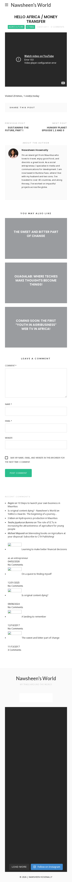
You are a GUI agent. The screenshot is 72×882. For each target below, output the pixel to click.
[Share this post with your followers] (54, 108)
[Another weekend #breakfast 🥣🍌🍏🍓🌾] (52, 740)
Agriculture (16, 27)
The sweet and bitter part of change (36, 234)
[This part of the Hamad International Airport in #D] (20, 721)
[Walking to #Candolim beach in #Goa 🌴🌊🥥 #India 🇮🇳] (52, 757)
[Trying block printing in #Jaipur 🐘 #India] (52, 835)
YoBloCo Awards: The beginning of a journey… (32, 514)
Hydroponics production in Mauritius (38, 518)
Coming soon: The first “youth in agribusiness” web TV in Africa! (36, 324)
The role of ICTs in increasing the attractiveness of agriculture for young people (36, 526)
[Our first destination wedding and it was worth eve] (52, 779)
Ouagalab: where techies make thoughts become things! (36, 280)
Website (9, 438)
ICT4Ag (30, 27)
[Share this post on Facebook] (49, 108)
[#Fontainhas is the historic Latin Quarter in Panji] (20, 777)
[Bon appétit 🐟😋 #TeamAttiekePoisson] (20, 755)
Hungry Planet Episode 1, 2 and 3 (54, 129)
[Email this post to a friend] (60, 108)
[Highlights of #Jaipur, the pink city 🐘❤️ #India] (20, 800)
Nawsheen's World (31, 5)
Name (8, 404)
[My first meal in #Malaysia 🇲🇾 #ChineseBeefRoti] (20, 742)
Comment (10, 365)
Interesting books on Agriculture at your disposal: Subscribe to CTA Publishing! (37, 535)
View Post (36, 242)
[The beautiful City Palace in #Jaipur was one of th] (20, 846)
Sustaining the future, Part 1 (17, 129)
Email (8, 421)
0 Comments (57, 27)
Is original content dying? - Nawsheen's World (32, 510)
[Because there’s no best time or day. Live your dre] (52, 715)
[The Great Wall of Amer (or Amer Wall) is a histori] (52, 813)
